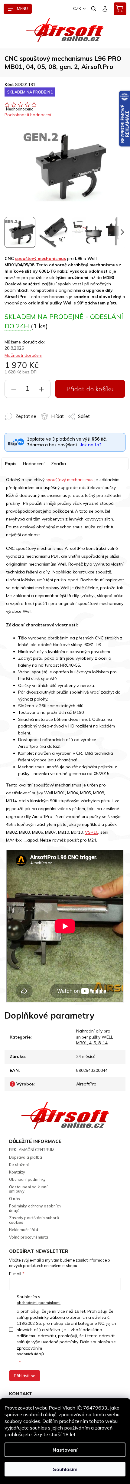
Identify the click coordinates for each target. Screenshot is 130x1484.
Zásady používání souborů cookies (34, 1220)
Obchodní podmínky (27, 1179)
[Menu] (18, 9)
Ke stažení (19, 1164)
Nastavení (65, 1450)
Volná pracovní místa (28, 1237)
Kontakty (17, 1172)
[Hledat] (94, 9)
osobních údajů (30, 1353)
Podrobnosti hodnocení (28, 114)
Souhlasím (65, 1469)
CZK (77, 8)
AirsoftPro (86, 1084)
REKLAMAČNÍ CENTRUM (32, 1149)
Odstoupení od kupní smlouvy (28, 1189)
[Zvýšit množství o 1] (41, 390)
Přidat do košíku (90, 389)
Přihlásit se (24, 1375)
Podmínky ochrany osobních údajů (35, 1208)
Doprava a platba (25, 1157)
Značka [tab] (58, 463)
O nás (14, 1199)
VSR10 (91, 832)
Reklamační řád (23, 1229)
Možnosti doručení (23, 355)
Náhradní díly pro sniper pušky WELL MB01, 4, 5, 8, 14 (94, 1037)
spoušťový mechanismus (40, 258)
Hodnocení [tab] (33, 463)
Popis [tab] (10, 463)
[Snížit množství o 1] (13, 390)
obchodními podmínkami (38, 1302)
